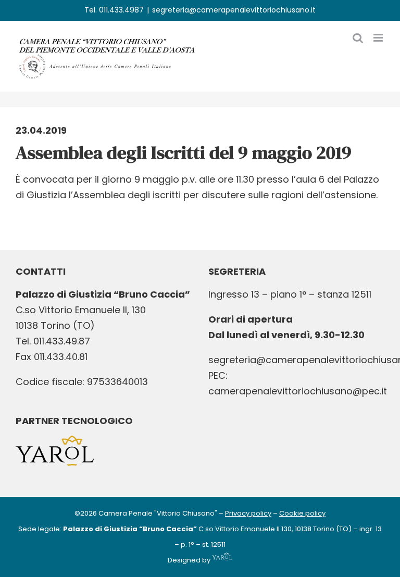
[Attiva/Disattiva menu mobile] (378, 37)
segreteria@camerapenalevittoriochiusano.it (234, 10)
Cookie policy (302, 513)
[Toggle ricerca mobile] (358, 37)
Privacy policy (248, 513)
